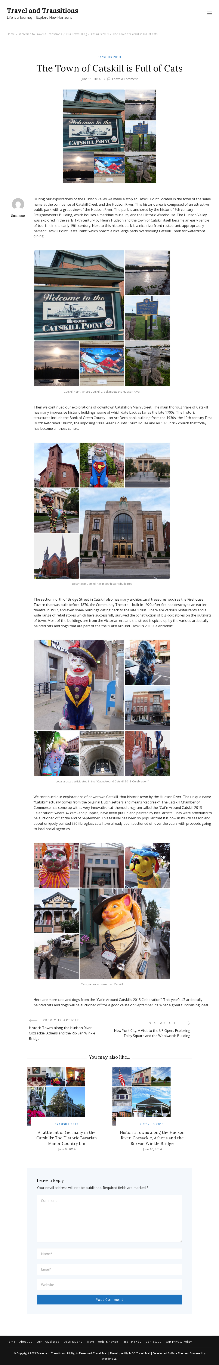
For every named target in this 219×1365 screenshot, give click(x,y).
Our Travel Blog (48, 1342)
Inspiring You (132, 1342)
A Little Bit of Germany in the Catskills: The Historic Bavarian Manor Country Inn (66, 1138)
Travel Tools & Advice (102, 1342)
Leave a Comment (125, 79)
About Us (26, 1342)
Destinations (73, 1342)
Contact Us (154, 1342)
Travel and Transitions (42, 10)
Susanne (18, 215)
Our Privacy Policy (179, 1342)
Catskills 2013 (109, 57)
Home (11, 1342)
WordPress (109, 1358)
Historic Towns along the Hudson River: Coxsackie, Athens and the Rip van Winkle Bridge (152, 1138)
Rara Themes (179, 1353)
